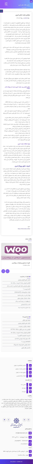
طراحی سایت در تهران (22, 369)
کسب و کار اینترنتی (25, 304)
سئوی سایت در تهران (22, 372)
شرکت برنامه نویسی (22, 376)
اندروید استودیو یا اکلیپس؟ (24, 335)
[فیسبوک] (8, 420)
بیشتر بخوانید (26, 265)
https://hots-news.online (24, 229)
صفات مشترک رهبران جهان (24, 298)
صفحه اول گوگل (26, 320)
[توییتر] (4, 420)
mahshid (26, 18)
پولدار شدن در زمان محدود (24, 295)
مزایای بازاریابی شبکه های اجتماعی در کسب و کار (18, 286)
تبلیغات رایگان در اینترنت (24, 326)
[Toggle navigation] (31, 1)
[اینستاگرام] (28, 420)
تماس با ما (24, 384)
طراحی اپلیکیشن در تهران (21, 365)
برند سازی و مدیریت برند (24, 307)
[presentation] (3, 271)
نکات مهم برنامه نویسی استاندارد (22, 339)
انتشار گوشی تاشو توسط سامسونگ (22, 345)
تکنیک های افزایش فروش (24, 280)
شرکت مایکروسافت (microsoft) (22, 292)
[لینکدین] (24, 420)
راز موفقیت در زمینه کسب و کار (23, 301)
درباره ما (25, 392)
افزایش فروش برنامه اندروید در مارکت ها (20, 283)
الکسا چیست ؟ (26, 289)
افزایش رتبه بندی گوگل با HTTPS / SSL (20, 329)
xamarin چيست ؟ (25, 342)
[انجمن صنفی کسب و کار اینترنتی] (16, 423)
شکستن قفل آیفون (25, 348)
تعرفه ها (25, 388)
